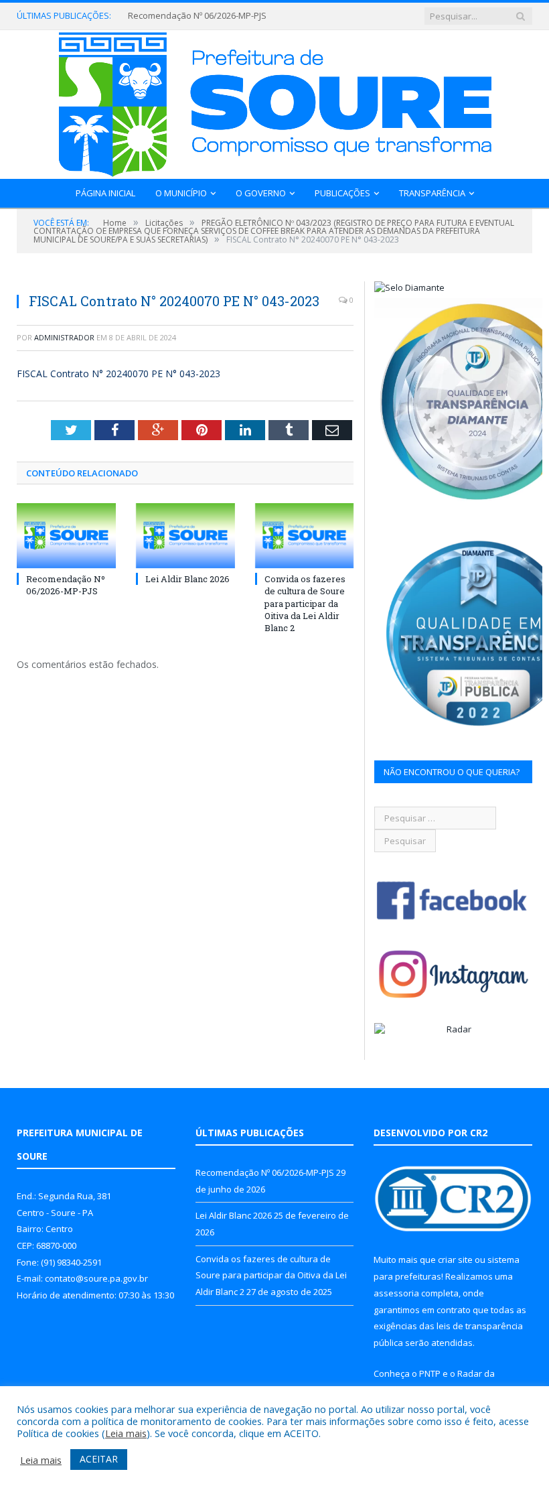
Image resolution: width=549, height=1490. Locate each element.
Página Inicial (105, 193)
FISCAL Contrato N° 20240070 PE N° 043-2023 (118, 373)
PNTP (430, 1373)
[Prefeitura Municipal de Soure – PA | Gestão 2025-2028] (275, 101)
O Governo (261, 193)
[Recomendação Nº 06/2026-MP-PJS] (66, 535)
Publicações (342, 193)
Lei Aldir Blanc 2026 (187, 579)
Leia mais (126, 1433)
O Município (181, 193)
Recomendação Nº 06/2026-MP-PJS (197, 15)
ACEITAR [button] (99, 1458)
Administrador (64, 337)
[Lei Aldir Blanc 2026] (185, 535)
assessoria (396, 1293)
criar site (455, 1260)
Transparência (432, 193)
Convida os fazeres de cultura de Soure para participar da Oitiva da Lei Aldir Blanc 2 (304, 603)
